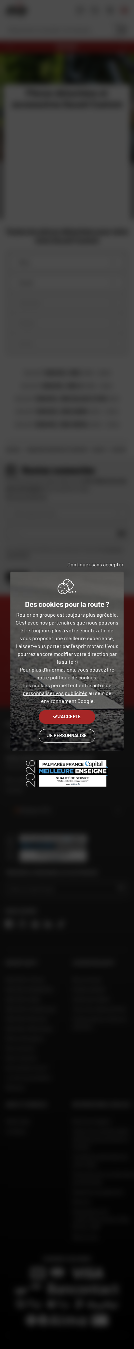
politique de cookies (73, 677)
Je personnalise (67, 735)
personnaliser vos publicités (55, 693)
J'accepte (69, 716)
